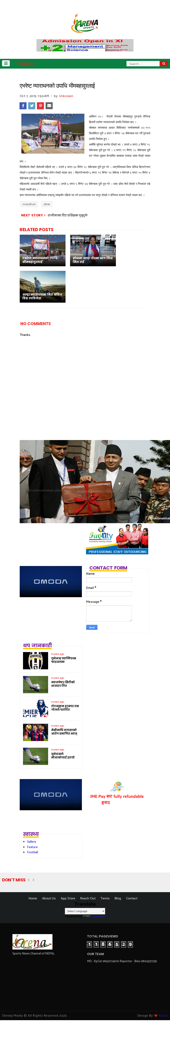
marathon (29, 204)
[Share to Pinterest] (40, 105)
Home (33, 898)
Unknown (66, 96)
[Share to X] (31, 105)
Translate (98, 916)
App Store (68, 898)
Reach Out (88, 898)
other (47, 204)
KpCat (163, 1016)
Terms (105, 898)
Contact (131, 898)
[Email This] (49, 105)
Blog (118, 898)
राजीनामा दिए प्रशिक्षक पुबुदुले (67, 215)
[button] (6, 63)
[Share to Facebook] (23, 105)
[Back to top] (160, 1032)
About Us (49, 898)
